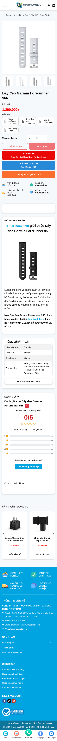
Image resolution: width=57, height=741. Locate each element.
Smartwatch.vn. (36, 319)
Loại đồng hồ (8, 642)
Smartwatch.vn (17, 226)
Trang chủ (10, 15)
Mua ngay (42, 146)
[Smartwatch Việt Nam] (28, 5)
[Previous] (7, 48)
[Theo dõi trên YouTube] (14, 701)
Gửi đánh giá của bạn (28, 467)
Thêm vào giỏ (15, 146)
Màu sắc (6, 114)
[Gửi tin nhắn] (16, 733)
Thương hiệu (8, 648)
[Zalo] (5, 733)
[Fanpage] (40, 733)
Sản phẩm (23, 15)
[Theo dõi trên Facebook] (4, 701)
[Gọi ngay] (28, 732)
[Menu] (4, 5)
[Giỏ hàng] (53, 5)
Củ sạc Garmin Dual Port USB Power (15, 539)
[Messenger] (51, 733)
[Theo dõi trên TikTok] (9, 701)
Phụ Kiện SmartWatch (41, 15)
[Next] (50, 48)
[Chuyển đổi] (51, 642)
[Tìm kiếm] (49, 5)
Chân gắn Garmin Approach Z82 (42, 539)
